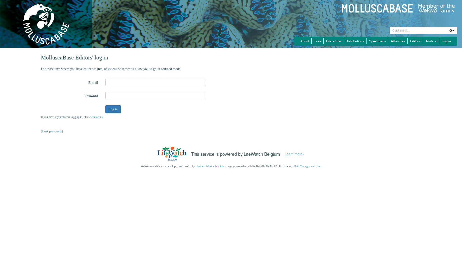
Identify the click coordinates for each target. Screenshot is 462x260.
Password (91, 96)
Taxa (317, 41)
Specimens (377, 41)
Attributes (398, 41)
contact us (97, 117)
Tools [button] (429, 41)
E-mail (93, 82)
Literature (333, 41)
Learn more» (294, 153)
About (304, 41)
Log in (446, 41)
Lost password (52, 131)
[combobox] (418, 30)
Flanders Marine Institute (210, 166)
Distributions (355, 41)
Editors (415, 41)
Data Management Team (307, 166)
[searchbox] (418, 30)
